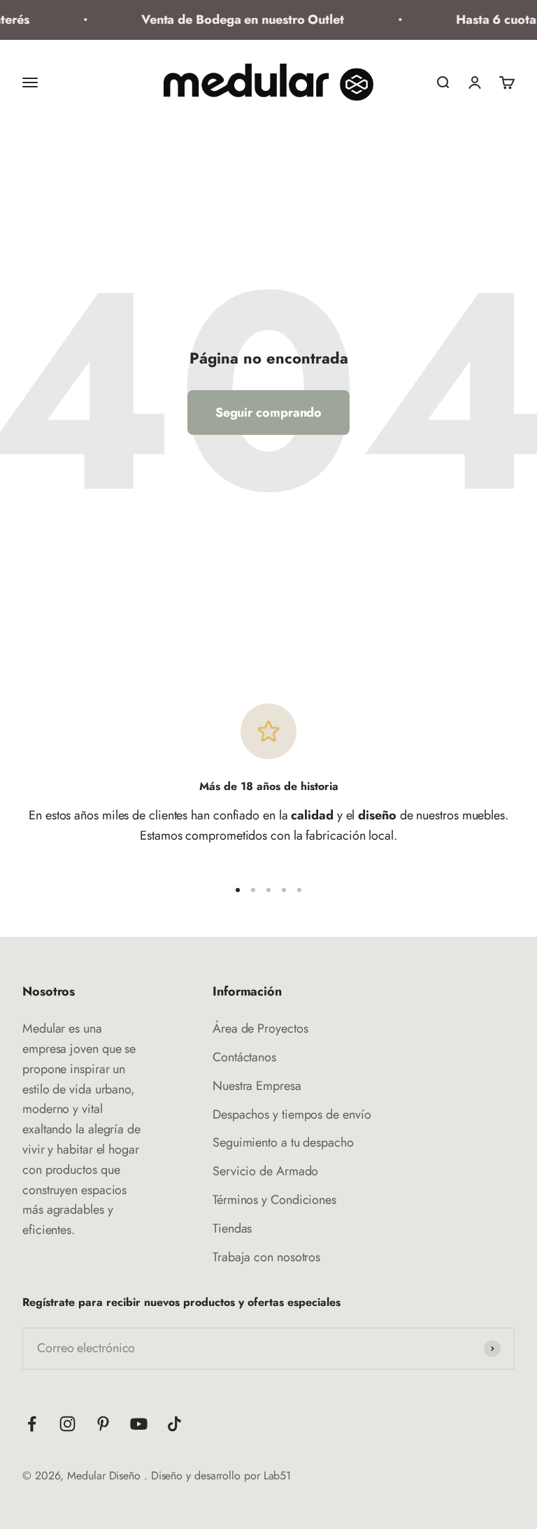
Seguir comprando (268, 412)
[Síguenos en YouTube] (138, 1423)
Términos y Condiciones (274, 1200)
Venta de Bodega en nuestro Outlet (237, 19)
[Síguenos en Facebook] (31, 1423)
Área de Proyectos (260, 1028)
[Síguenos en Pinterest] (103, 1423)
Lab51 (278, 1475)
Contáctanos (244, 1057)
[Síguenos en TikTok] (174, 1423)
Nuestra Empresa (257, 1086)
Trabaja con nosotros (266, 1257)
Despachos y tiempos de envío (292, 1114)
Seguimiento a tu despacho (283, 1142)
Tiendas (232, 1228)
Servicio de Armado (265, 1171)
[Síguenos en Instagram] (67, 1423)
